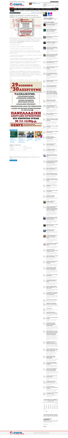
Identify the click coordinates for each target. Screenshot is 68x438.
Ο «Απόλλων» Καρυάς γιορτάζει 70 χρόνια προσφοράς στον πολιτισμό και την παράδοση (51, 363)
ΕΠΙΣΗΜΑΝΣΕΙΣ (31, 10)
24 (44, 408)
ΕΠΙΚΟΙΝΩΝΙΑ (12, 1)
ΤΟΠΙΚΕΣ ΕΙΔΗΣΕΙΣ (13, 9)
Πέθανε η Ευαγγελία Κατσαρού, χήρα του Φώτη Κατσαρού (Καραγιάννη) (23, 7)
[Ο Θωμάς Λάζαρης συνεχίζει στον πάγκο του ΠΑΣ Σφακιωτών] (44, 192)
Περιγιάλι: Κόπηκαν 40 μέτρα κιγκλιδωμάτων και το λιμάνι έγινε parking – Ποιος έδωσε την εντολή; (52, 250)
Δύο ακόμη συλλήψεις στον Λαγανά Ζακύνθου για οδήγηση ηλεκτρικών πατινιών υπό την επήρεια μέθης (51, 268)
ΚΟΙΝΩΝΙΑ (46, 10)
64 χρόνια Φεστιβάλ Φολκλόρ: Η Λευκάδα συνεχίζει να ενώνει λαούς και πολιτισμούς (52, 68)
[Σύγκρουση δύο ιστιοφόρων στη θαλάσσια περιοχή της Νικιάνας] (44, 133)
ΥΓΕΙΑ (38, 12)
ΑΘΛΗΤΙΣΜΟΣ (37, 9)
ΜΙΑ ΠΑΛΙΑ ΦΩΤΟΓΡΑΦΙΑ (52, 10)
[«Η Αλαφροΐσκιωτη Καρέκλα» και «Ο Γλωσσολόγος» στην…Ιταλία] (44, 151)
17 (44, 407)
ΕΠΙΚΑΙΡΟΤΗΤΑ (22, 10)
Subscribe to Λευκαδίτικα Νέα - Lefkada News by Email (50, 416)
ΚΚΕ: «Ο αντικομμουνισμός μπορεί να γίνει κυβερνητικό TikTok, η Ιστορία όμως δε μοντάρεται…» (52, 74)
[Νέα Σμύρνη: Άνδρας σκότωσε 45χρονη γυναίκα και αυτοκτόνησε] (44, 82)
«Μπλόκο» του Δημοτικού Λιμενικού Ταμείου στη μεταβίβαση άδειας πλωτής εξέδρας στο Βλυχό (51, 287)
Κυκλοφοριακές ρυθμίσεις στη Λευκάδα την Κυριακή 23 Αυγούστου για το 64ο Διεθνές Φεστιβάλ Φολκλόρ (51, 218)
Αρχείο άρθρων (45, 19)
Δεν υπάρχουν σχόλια (52, 26)
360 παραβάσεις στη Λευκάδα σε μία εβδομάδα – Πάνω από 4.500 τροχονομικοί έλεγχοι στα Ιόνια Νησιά (51, 342)
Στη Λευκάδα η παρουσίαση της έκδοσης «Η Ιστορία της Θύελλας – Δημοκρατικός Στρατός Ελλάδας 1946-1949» (52, 162)
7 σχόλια (52, 253)
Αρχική (13, 10)
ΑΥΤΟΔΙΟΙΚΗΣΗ (17, 10)
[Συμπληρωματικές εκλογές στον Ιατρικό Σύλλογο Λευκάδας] (44, 276)
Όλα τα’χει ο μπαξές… (49, 308)
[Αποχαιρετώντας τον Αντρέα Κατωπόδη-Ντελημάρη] (44, 319)
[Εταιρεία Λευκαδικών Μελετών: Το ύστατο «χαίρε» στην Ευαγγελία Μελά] (44, 257)
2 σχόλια (52, 290)
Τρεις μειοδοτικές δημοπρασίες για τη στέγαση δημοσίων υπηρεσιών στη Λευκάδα (51, 281)
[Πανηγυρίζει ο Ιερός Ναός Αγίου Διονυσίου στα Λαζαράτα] (44, 203)
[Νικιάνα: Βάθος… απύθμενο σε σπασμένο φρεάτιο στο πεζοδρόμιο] (44, 226)
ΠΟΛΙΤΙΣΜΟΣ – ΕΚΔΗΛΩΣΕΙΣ (23, 9)
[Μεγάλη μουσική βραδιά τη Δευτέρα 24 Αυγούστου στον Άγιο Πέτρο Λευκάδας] (44, 175)
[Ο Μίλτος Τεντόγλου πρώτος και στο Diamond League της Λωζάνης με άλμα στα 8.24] (44, 156)
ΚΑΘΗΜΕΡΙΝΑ (31, 9)
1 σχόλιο (51, 227)
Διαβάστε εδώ (12, 80)
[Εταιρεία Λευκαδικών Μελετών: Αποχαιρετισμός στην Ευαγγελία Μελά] (44, 314)
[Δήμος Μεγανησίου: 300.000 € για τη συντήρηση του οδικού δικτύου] (44, 383)
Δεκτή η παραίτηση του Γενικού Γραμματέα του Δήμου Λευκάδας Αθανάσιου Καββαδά (50, 357)
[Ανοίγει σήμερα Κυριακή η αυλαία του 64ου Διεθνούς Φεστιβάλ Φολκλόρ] (44, 87)
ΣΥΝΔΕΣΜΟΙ (23, 1)
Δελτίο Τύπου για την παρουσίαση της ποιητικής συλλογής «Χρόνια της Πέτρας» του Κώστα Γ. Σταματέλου (52, 48)
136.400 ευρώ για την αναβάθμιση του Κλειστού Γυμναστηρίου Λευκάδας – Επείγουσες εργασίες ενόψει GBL (51, 369)
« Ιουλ (46, 411)
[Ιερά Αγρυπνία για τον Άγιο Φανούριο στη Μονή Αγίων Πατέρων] (44, 38)
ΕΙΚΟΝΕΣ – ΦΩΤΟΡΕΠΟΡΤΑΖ (46, 9)
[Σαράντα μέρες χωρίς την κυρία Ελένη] (44, 301)
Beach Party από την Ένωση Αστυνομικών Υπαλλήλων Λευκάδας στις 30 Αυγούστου (52, 387)
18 (46, 407)
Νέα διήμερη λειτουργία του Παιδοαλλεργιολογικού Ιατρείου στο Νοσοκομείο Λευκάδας (51, 137)
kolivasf (41, 12)
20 (50, 407)
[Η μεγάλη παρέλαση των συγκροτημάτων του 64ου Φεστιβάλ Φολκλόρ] (44, 63)
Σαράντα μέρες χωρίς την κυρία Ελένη (51, 299)
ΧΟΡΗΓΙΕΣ (19, 1)
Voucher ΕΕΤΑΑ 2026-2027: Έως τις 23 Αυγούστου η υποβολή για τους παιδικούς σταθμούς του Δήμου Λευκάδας (52, 350)
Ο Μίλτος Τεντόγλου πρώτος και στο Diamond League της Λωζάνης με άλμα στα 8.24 (51, 155)
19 (48, 407)
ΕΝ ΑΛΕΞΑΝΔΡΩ (42, 10)
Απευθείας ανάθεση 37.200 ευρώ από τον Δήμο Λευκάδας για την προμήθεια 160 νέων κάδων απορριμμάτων (52, 293)
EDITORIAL (15, 1)
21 (52, 407)
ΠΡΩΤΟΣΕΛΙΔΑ (37, 10)
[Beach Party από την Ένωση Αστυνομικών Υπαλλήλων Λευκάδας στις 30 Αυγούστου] (44, 388)
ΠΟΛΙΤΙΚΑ (54, 9)
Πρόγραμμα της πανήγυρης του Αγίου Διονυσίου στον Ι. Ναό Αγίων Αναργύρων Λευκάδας (52, 179)
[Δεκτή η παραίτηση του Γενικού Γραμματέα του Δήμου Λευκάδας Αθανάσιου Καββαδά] (44, 358)
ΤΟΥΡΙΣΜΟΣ (27, 10)
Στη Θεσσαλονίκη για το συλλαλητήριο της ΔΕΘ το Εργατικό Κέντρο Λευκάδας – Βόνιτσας (52, 244)
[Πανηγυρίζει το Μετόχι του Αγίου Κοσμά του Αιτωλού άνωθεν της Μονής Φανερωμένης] (44, 263)
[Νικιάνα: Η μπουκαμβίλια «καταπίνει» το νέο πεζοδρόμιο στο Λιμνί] (44, 115)
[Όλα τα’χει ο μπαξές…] (44, 310)
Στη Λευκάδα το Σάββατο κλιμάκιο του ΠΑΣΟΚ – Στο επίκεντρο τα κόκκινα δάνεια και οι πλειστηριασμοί (51, 30)
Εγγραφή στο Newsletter (47, 419)
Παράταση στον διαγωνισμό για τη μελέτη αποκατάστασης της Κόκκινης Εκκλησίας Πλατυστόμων (52, 119)
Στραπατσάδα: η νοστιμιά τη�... (36, 3)
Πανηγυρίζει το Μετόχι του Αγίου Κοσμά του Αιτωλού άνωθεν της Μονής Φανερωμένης (52, 262)
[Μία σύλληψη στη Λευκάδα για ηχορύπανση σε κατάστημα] (44, 197)
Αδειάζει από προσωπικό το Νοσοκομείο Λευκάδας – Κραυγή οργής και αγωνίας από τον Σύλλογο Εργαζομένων (52, 55)
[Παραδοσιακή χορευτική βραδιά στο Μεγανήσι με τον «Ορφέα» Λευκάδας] (44, 305)
